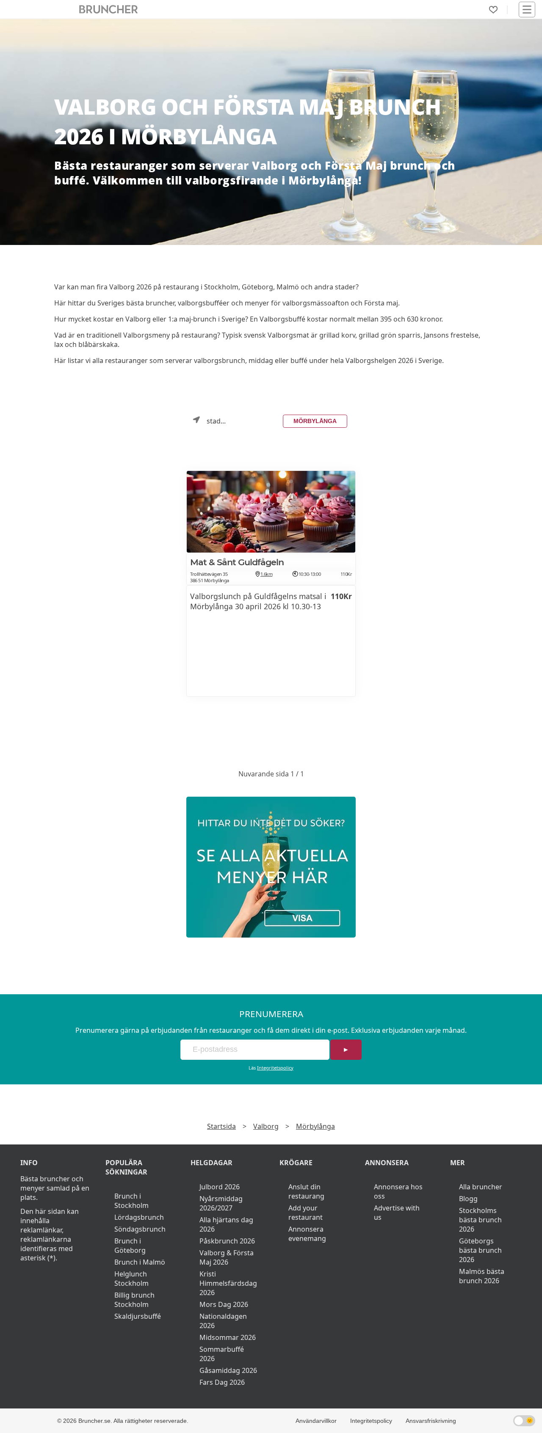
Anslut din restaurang (306, 1191)
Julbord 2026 (219, 1186)
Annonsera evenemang (307, 1233)
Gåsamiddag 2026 (228, 1370)
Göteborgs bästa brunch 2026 (480, 1250)
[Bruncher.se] (271, 867)
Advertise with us (397, 1212)
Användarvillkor (316, 1420)
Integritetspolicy (275, 1067)
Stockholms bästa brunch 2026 (480, 1220)
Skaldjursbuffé (137, 1316)
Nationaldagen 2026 (223, 1321)
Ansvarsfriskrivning (431, 1420)
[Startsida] (108, 9)
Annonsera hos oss (398, 1191)
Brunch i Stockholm (131, 1200)
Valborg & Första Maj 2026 (226, 1257)
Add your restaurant (305, 1212)
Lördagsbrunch (139, 1217)
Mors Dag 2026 (223, 1304)
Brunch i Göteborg (130, 1245)
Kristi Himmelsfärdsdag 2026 (228, 1283)
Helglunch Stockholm (131, 1278)
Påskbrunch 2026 (227, 1241)
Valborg (266, 1126)
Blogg (468, 1198)
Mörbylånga (315, 421)
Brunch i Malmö (139, 1262)
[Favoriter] (493, 10)
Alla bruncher (480, 1186)
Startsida (221, 1126)
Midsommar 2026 (227, 1337)
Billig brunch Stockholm (134, 1299)
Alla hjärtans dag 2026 (226, 1224)
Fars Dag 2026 (222, 1382)
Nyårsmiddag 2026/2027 (221, 1203)
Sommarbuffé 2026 (221, 1354)
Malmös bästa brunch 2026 (481, 1276)
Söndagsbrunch (140, 1229)
